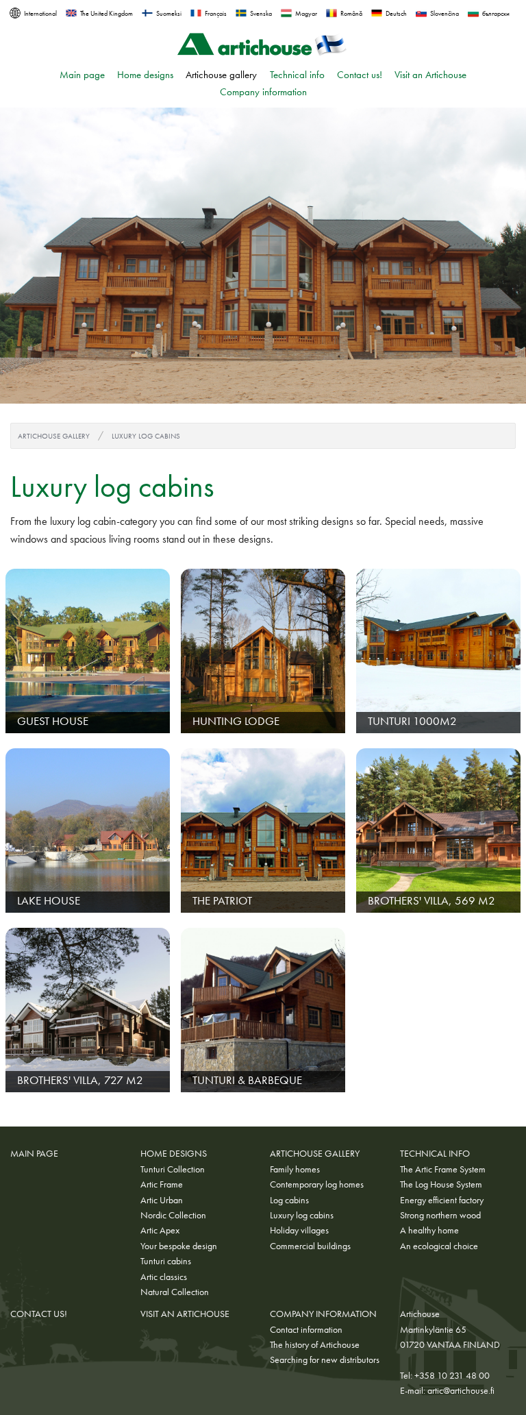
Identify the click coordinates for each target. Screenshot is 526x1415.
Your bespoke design (178, 1246)
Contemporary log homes (317, 1184)
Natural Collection (174, 1291)
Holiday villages (299, 1230)
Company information (263, 92)
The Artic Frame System (443, 1169)
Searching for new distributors (324, 1359)
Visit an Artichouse (430, 75)
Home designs (145, 75)
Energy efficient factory (442, 1200)
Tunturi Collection (172, 1169)
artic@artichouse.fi (460, 1390)
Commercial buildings (310, 1246)
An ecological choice (439, 1246)
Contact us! (359, 75)
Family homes (295, 1169)
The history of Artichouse (315, 1344)
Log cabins (289, 1200)
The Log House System (441, 1184)
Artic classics (163, 1276)
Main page (82, 75)
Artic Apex (159, 1230)
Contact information (306, 1329)
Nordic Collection (173, 1215)
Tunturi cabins (165, 1261)
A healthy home (429, 1230)
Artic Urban (161, 1200)
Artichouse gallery (221, 75)
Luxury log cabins (146, 436)
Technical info (297, 75)
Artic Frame (161, 1184)
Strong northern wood (440, 1215)
